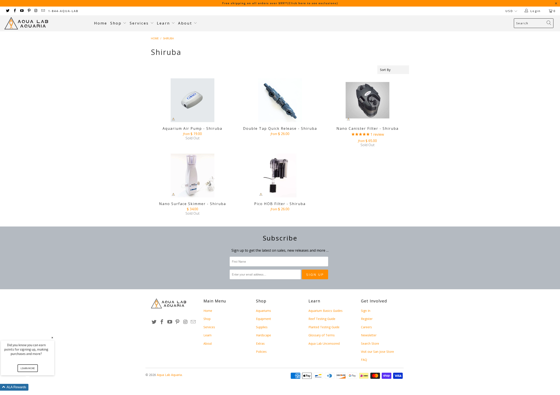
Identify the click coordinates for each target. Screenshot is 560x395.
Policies (261, 351)
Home (100, 23)
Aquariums (263, 311)
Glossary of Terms (321, 335)
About (186, 23)
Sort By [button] (385, 70)
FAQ (364, 360)
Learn (164, 23)
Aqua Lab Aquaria (169, 375)
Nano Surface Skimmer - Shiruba (192, 175)
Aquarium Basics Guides (325, 311)
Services (140, 23)
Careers (366, 327)
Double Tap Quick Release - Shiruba (280, 100)
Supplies (262, 327)
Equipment (263, 319)
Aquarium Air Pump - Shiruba (192, 100)
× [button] (52, 337)
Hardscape (263, 335)
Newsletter (368, 335)
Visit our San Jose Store (377, 351)
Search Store (370, 343)
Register (367, 319)
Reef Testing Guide (321, 319)
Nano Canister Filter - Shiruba (367, 100)
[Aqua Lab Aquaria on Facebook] (14, 11)
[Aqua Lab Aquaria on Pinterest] (29, 11)
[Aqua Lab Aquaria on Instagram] (36, 11)
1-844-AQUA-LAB (63, 11)
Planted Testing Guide (324, 327)
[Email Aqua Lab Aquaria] (43, 11)
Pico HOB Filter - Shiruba (280, 175)
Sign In (365, 311)
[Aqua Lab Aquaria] (47, 23)
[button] (33, 387)
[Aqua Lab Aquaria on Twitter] (7, 11)
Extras (260, 343)
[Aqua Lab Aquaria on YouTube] (22, 11)
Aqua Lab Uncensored (324, 343)
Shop (116, 23)
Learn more (28, 368)
